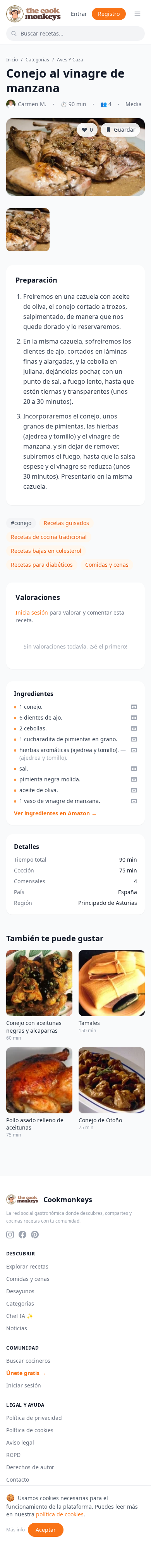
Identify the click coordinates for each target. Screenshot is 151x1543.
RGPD (13, 1454)
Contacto (17, 1479)
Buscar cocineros (28, 1360)
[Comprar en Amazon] (134, 707)
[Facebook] (22, 1234)
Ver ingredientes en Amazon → (55, 813)
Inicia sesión (31, 612)
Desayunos (20, 1291)
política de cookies (60, 1514)
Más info (15, 1530)
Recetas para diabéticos (42, 564)
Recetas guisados (66, 523)
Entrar (79, 13)
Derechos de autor (30, 1467)
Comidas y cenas (107, 564)
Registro (109, 13)
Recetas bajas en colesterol (46, 550)
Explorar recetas (27, 1266)
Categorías (37, 60)
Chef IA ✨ (19, 1315)
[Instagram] (10, 1234)
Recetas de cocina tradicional (49, 536)
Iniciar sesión (23, 1385)
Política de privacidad (34, 1417)
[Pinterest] (35, 1234)
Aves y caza (70, 60)
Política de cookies (29, 1430)
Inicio (12, 60)
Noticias (16, 1328)
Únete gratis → (26, 1373)
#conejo (21, 523)
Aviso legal (20, 1442)
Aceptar (46, 1529)
